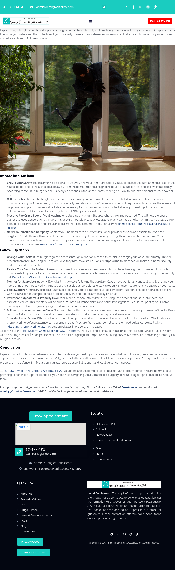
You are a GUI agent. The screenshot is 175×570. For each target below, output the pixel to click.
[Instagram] (124, 534)
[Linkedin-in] (118, 534)
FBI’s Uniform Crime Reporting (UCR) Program (50, 330)
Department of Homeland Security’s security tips (42, 277)
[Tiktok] (136, 534)
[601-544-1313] (19, 452)
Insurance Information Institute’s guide (63, 244)
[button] (104, 7)
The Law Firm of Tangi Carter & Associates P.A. (32, 370)
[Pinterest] (130, 534)
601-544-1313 (35, 450)
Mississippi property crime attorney (29, 326)
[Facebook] (111, 534)
